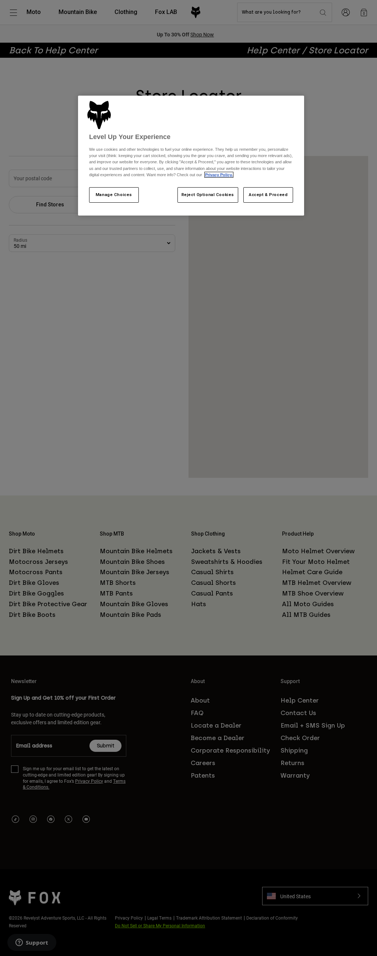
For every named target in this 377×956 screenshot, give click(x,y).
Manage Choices (114, 194)
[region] (191, 156)
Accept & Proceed (268, 194)
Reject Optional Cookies (208, 194)
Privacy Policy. (219, 175)
